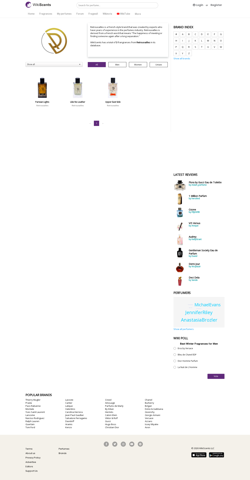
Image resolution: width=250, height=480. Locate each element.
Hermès (109, 412)
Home (31, 13)
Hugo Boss (110, 424)
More (138, 14)
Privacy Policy (33, 457)
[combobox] (54, 64)
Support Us (32, 471)
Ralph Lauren (32, 421)
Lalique (69, 405)
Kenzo (68, 427)
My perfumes (64, 13)
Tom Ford (30, 427)
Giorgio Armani (152, 415)
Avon (147, 427)
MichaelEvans (208, 304)
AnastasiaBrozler (199, 320)
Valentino (70, 408)
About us (30, 453)
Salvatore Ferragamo (76, 418)
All (97, 64)
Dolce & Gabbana (154, 408)
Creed (108, 399)
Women (138, 64)
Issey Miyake (151, 424)
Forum (80, 13)
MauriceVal (190, 307)
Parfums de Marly (114, 405)
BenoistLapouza (198, 308)
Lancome (30, 415)
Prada (29, 402)
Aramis (68, 424)
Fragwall (93, 13)
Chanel (148, 399)
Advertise (31, 462)
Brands (62, 453)
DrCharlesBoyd (190, 304)
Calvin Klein (111, 415)
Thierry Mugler (33, 399)
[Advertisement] (198, 114)
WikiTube (125, 13)
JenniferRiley (199, 312)
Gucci (108, 421)
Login (199, 5)
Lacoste (69, 399)
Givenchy (150, 412)
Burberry (149, 402)
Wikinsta (107, 13)
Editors (29, 466)
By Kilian (109, 408)
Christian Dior (112, 427)
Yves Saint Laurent (35, 412)
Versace (149, 418)
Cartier (68, 402)
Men (117, 64)
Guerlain (30, 424)
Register (216, 5)
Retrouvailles (42, 105)
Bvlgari (148, 405)
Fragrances (45, 13)
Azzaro (148, 421)
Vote (216, 376)
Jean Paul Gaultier (74, 415)
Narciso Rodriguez (35, 418)
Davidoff (69, 421)
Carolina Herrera (74, 412)
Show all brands (181, 58)
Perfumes (64, 448)
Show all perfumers (183, 329)
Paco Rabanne (33, 405)
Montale (30, 408)
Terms (29, 448)
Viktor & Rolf (111, 418)
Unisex (158, 64)
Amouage (110, 402)
